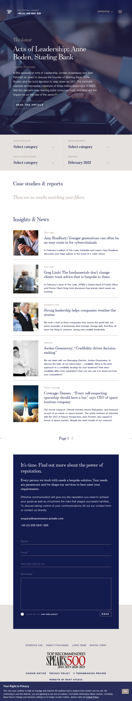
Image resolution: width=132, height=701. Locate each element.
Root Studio (74, 679)
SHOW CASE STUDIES (24, 156)
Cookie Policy (92, 697)
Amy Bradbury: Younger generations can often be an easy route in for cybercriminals (81, 240)
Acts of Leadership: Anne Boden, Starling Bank (49, 52)
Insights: (18, 67)
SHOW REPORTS (76, 140)
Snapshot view (51, 304)
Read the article (30, 105)
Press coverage (52, 387)
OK (125, 691)
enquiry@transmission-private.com (42, 518)
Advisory (48, 342)
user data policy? (49, 614)
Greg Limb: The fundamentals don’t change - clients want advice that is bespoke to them (78, 274)
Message (27, 574)
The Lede (49, 232)
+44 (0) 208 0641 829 (29, 13)
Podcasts (29, 67)
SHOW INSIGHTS (22, 140)
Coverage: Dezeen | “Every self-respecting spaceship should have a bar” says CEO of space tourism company (81, 397)
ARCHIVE (72, 156)
